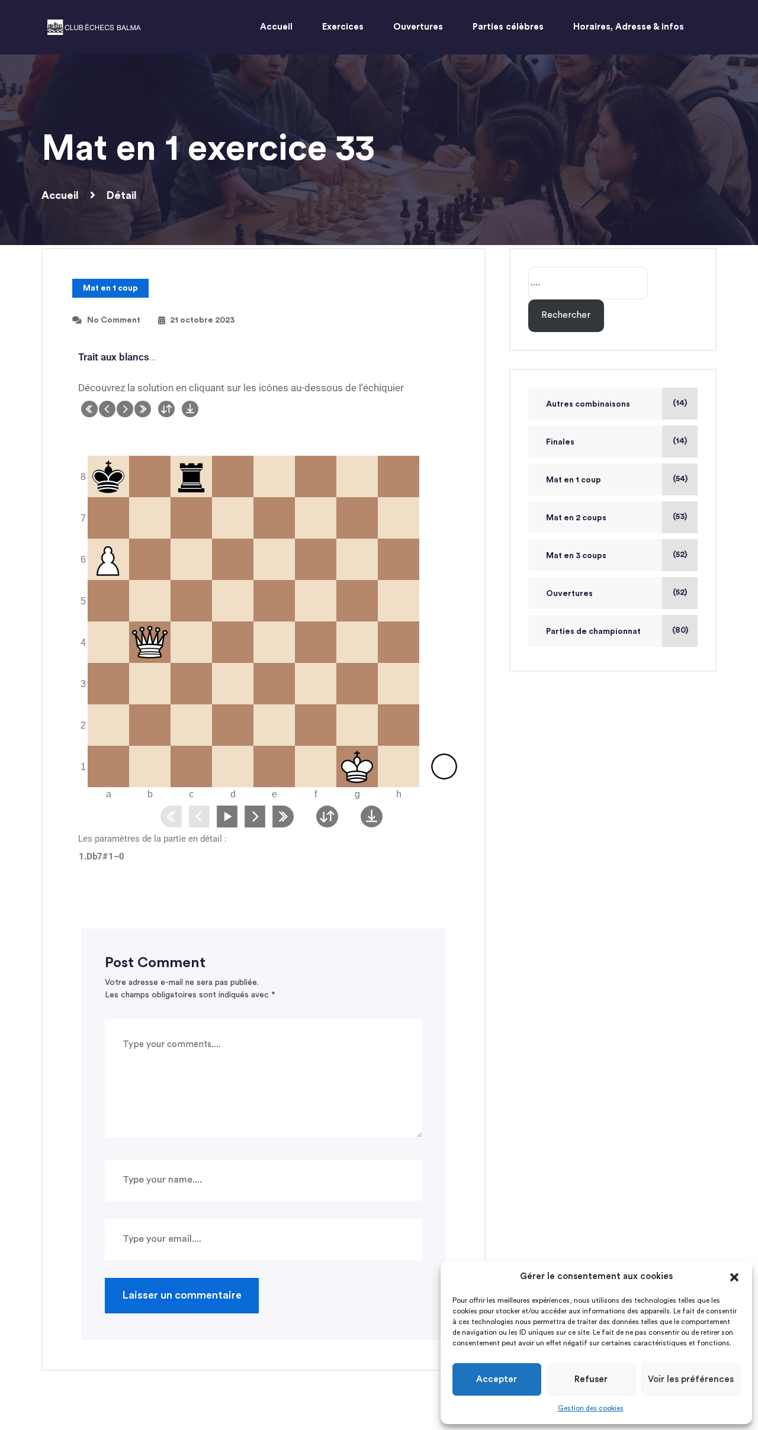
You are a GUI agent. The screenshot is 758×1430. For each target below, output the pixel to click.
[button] (734, 1277)
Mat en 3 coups (576, 556)
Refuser (591, 1379)
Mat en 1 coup (110, 288)
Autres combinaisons (588, 404)
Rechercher (565, 315)
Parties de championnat (593, 631)
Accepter (496, 1379)
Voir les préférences (691, 1379)
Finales (560, 442)
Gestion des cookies (591, 1408)
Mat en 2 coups (576, 518)
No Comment (113, 320)
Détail (122, 195)
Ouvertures (569, 594)
